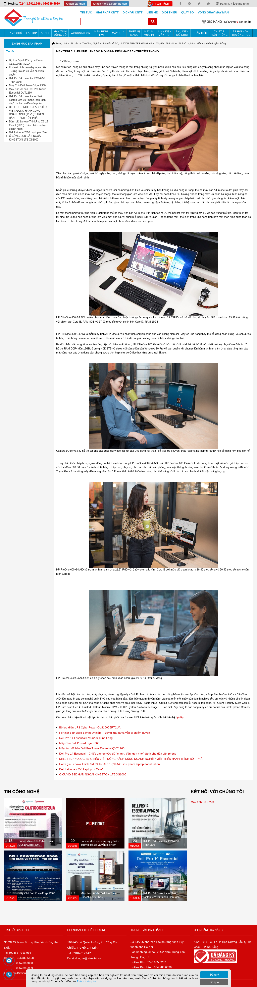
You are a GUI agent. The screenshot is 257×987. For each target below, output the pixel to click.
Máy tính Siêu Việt (202, 802)
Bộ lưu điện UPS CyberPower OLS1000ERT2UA (89, 727)
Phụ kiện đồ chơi (182, 33)
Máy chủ (118, 33)
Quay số (187, 12)
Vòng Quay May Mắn (213, 12)
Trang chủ (14, 33)
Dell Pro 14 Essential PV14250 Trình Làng (86, 737)
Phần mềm (200, 33)
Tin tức (86, 12)
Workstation (80, 33)
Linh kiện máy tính (165, 33)
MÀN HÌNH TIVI (101, 33)
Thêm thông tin (86, 981)
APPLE (45, 33)
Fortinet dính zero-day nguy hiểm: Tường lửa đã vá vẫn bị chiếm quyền (104, 732)
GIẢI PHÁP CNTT (107, 12)
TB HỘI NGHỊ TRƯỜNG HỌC (241, 33)
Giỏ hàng (214, 21)
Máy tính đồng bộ (60, 33)
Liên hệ (152, 12)
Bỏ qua (214, 982)
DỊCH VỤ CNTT (133, 12)
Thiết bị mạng (134, 33)
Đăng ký (224, 3)
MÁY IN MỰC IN (149, 33)
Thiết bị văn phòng (219, 33)
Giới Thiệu (169, 12)
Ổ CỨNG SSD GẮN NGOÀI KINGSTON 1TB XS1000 (92, 774)
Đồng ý (214, 974)
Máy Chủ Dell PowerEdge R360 (79, 743)
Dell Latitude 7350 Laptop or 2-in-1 (81, 769)
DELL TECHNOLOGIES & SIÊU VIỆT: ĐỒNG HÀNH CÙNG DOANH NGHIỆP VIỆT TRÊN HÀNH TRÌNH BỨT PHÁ (130, 758)
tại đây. (180, 717)
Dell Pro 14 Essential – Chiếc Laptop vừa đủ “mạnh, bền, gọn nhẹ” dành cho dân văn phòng (117, 753)
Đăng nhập (242, 3)
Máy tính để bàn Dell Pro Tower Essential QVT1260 (91, 748)
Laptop (31, 33)
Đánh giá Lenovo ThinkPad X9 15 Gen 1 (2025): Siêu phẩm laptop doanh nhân (109, 764)
